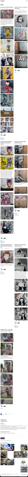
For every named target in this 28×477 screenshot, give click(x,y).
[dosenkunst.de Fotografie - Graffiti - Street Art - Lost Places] (3, 0)
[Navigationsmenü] (26, 1)
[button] (7, 32)
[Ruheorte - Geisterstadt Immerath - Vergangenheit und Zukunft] (24, 447)
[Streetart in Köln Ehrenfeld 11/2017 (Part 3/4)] (21, 149)
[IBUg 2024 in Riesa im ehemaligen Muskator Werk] (4, 447)
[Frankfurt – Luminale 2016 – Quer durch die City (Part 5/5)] (10, 447)
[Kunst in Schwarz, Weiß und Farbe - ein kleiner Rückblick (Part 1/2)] (24, 469)
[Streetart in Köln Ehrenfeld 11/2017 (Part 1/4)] (21, 252)
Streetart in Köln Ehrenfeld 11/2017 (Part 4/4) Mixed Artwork (6, 143)
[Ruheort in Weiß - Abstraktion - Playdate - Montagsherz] (24, 461)
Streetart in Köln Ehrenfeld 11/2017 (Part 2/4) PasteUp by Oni (7, 246)
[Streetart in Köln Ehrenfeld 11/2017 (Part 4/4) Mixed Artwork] (7, 150)
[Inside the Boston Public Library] (4, 461)
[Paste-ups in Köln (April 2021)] (7, 14)
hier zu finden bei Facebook (5, 265)
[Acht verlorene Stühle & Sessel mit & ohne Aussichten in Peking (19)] (24, 454)
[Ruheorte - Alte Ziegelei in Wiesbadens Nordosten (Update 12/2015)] (17, 454)
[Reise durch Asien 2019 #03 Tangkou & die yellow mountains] (10, 461)
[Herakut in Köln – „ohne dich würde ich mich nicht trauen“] (7, 337)
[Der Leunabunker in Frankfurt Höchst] (4, 454)
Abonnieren (2, 438)
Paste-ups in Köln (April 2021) (7, 7)
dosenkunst (2, 8)
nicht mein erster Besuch (22, 274)
